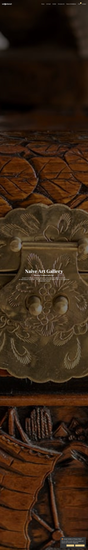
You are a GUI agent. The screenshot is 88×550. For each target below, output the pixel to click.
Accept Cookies (70, 545)
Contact (84, 4)
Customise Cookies (80, 545)
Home (42, 4)
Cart (79, 4)
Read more (75, 542)
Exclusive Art (61, 4)
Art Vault (48, 4)
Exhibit (54, 4)
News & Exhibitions (71, 4)
